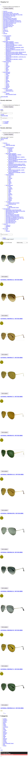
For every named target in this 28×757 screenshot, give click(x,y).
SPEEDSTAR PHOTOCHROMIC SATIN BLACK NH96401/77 (15, 48)
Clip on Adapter (9, 89)
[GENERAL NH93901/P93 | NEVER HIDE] (13, 508)
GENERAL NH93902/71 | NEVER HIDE (12, 669)
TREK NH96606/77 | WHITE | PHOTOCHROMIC (12, 43)
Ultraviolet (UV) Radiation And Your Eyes (12, 20)
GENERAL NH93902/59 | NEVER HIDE (12, 630)
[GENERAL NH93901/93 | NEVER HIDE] (13, 430)
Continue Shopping (8, 8)
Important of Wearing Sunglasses (10, 19)
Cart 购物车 (5, 123)
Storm (7, 74)
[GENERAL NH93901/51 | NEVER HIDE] (13, 313)
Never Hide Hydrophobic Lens (9, 22)
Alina (7, 63)
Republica (8, 73)
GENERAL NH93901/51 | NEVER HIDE (12, 318)
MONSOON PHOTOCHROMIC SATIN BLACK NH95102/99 (17, 166)
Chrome (7, 85)
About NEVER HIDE (7, 12)
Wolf (7, 79)
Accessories (5, 88)
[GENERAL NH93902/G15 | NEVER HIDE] (13, 703)
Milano (7, 78)
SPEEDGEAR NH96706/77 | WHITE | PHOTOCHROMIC (14, 46)
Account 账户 (6, 121)
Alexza (7, 62)
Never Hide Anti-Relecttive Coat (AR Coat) (12, 21)
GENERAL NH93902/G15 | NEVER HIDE (12, 708)
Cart (4, 32)
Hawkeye (8, 86)
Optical (4, 92)
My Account (5, 31)
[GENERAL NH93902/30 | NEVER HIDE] (13, 547)
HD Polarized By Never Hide (9, 15)
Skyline (7, 80)
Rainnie (7, 69)
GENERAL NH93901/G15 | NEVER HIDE (12, 474)
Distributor (5, 27)
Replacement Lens (9, 90)
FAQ (4, 28)
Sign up (2, 139)
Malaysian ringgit (6, 753)
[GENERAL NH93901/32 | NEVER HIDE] (13, 274)
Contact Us (5, 30)
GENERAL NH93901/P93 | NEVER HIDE (12, 513)
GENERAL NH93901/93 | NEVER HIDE (12, 435)
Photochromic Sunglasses (8, 41)
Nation (7, 67)
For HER (8, 66)
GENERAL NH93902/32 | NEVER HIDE (12, 591)
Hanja (7, 65)
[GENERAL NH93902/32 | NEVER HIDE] (13, 586)
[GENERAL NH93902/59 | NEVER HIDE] (13, 625)
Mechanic (8, 81)
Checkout (5, 33)
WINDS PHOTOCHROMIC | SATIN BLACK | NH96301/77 (16, 170)
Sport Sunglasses (6, 72)
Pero (7, 82)
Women (4, 745)
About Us (5, 11)
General (7, 83)
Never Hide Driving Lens (8, 25)
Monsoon (8, 38)
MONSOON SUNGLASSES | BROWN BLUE (16, 52)
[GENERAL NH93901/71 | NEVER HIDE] (13, 391)
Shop (4, 146)
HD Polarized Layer (7, 17)
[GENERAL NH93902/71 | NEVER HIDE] (13, 664)
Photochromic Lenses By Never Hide (11, 13)
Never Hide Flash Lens (8, 24)
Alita (7, 70)
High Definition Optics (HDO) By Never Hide (12, 14)
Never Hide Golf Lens (7, 26)
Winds (7, 76)
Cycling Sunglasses (7, 35)
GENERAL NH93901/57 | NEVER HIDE (12, 357)
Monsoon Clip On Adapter (13, 202)
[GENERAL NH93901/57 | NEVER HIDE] (13, 352)
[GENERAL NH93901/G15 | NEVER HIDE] (13, 469)
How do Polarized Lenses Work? (10, 18)
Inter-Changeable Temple (11, 94)
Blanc (7, 68)
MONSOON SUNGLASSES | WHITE (14, 53)
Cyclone (7, 75)
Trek (7, 40)
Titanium (7, 93)
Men (4, 744)
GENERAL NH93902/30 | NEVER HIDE (12, 552)
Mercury (7, 87)
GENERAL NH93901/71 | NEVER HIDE (12, 396)
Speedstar (8, 36)
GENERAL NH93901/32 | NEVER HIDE (12, 279)
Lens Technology (6, 208)
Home (4, 238)
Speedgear (8, 39)
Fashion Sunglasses (7, 61)
